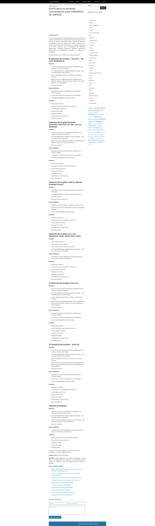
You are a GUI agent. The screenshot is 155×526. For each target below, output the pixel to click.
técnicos (93, 142)
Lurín (105, 132)
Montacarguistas (97, 134)
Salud (90, 90)
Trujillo (89, 142)
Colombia (91, 38)
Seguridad (71, 1)
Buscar (89, 5)
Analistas (95, 112)
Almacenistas (92, 20)
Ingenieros (99, 130)
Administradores (100, 108)
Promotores (97, 138)
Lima (98, 132)
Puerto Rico (91, 88)
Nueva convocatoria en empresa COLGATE (62, 492)
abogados (91, 108)
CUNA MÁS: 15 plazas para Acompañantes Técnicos (65, 480)
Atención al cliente (93, 119)
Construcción (92, 43)
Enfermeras (102, 127)
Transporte (91, 100)
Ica (94, 130)
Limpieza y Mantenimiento (95, 73)
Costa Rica (91, 45)
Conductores (100, 124)
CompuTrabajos (54, 2)
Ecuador (91, 48)
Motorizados (90, 136)
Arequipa (92, 114)
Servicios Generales (93, 95)
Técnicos (91, 98)
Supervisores (101, 140)
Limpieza (101, 132)
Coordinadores (99, 125)
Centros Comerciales (94, 33)
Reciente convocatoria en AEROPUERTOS (62, 495)
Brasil (90, 28)
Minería (77, 1)
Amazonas (90, 112)
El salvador (91, 50)
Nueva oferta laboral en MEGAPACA (60, 490)
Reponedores (92, 140)
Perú (90, 85)
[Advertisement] (67, 25)
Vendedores (100, 142)
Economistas (95, 127)
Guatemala (91, 65)
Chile (90, 35)
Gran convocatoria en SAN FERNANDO (61, 485)
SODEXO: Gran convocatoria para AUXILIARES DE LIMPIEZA (66, 477)
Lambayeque (93, 132)
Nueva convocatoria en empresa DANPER (62, 482)
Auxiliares (102, 119)
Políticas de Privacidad (87, 524)
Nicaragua (91, 80)
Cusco (90, 127)
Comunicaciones (93, 40)
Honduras (91, 68)
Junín (89, 132)
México (90, 75)
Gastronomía (97, 1)
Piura (92, 138)
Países (103, 1)
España (91, 60)
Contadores (92, 126)
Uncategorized (92, 103)
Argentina (91, 23)
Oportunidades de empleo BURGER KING (62, 487)
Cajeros (98, 121)
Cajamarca (91, 122)
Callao (90, 124)
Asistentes (97, 117)
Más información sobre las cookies (85, 523)
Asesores (102, 114)
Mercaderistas (91, 134)
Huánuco (90, 129)
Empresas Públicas (93, 55)
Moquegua (102, 134)
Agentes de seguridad (95, 110)
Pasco (89, 138)
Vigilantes (89, 144)
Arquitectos (98, 114)
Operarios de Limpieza (99, 136)
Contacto (95, 524)
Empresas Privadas (86, 1)
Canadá (91, 30)
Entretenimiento (93, 58)
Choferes (94, 124)
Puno (102, 138)
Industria (91, 70)
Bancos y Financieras (94, 25)
